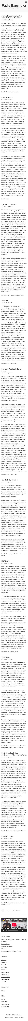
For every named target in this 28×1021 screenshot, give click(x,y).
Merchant (20, 727)
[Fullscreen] (24, 930)
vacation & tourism (21, 830)
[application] (14, 925)
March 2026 (4, 969)
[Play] (3, 930)
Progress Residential (8, 147)
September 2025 (5, 979)
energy (3, 555)
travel (15, 830)
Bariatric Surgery (7, 97)
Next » (17, 910)
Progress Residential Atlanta (8, 278)
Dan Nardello (21, 356)
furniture (16, 651)
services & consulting (18, 295)
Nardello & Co (12, 324)
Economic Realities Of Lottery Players (11, 370)
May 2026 (3, 965)
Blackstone (4, 132)
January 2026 (4, 974)
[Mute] (22, 930)
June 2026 (4, 962)
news (15, 363)
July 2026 (3, 960)
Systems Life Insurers (8, 204)
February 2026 (5, 972)
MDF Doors (5, 561)
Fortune (20, 378)
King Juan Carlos (7, 836)
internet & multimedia (18, 747)
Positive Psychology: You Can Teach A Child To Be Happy (11, 17)
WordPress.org (5, 1006)
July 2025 (3, 982)
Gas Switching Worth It (9, 480)
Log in (3, 999)
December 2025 (5, 977)
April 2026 (4, 967)
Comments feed (5, 1004)
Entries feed (4, 1001)
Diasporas (4, 300)
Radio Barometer (14, 5)
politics (8, 904)
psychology (16, 91)
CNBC (23, 698)
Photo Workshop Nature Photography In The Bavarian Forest (13, 754)
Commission (5, 657)
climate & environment (19, 553)
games (15, 474)
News (7, 91)
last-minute (16, 902)
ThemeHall (20, 1017)
